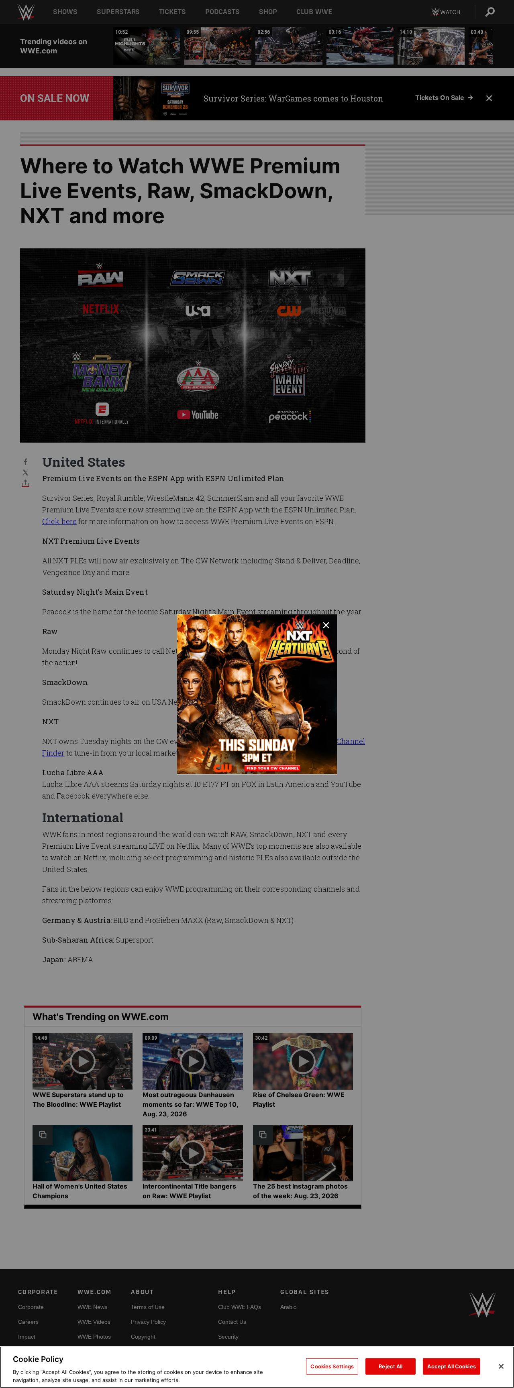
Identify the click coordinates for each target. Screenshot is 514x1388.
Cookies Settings (332, 1366)
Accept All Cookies (451, 1366)
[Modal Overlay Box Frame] (257, 694)
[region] (257, 1367)
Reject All (390, 1366)
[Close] (501, 1366)
